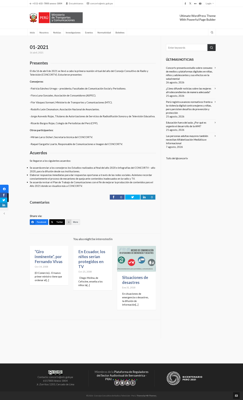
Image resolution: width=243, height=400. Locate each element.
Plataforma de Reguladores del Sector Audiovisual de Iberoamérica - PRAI (122, 375)
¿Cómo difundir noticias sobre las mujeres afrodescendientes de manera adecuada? (188, 90)
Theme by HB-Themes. (147, 395)
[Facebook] (4, 189)
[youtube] (200, 3)
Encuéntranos (76, 3)
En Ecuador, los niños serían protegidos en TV (91, 259)
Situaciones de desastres (135, 280)
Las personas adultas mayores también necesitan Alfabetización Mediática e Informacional (187, 139)
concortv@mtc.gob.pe (101, 3)
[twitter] (190, 3)
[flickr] (195, 3)
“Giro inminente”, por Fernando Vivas (48, 256)
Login (208, 3)
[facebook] (185, 3)
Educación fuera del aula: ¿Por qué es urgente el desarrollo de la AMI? (186, 124)
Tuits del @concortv (177, 158)
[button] (211, 47)
